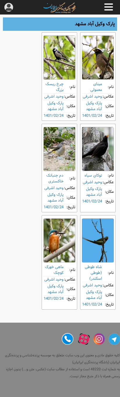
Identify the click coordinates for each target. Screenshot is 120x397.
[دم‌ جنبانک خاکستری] (59, 149)
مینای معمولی (96, 87)
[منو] (109, 7)
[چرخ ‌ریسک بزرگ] (59, 57)
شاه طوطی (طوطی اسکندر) (93, 273)
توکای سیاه (93, 175)
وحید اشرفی (92, 96)
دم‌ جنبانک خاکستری (54, 178)
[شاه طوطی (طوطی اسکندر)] (98, 240)
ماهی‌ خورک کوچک (54, 270)
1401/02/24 (92, 115)
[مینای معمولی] (98, 57)
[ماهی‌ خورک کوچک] (59, 240)
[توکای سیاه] (98, 149)
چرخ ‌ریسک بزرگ (54, 87)
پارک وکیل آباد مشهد (94, 106)
